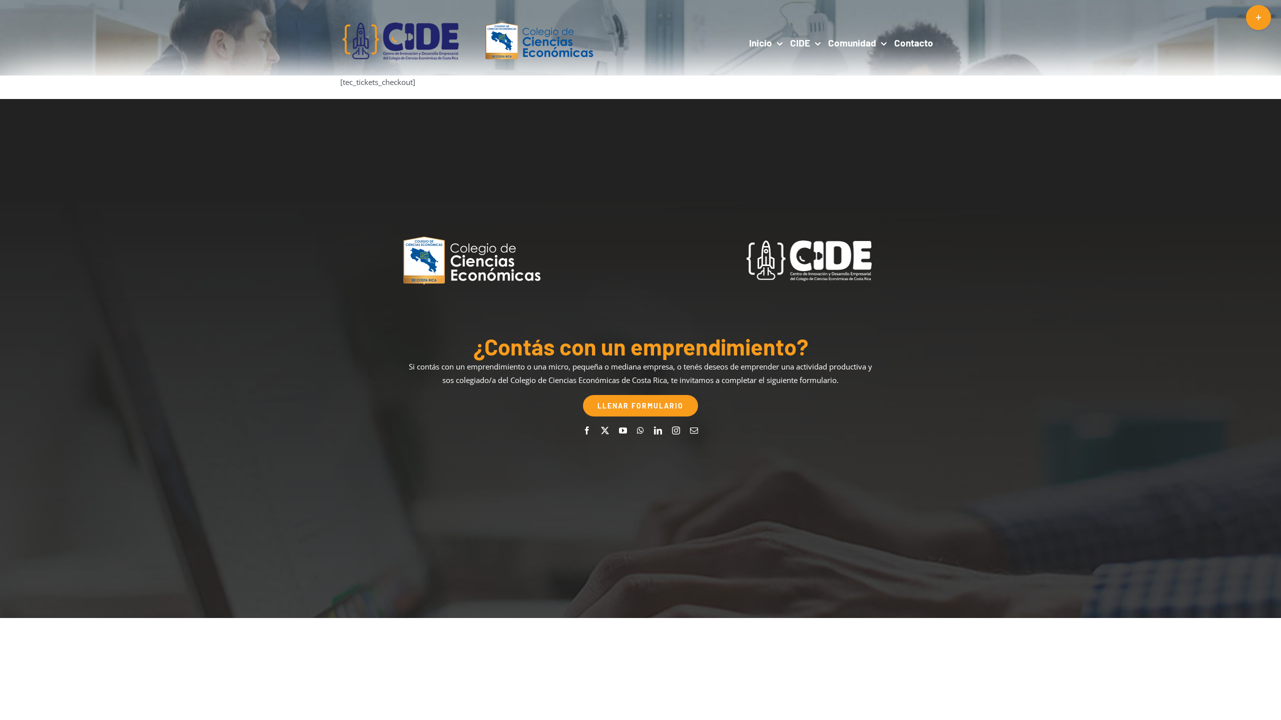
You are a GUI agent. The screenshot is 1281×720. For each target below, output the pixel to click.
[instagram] (676, 430)
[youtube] (623, 430)
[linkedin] (658, 430)
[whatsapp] (640, 430)
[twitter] (605, 430)
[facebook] (587, 430)
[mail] (694, 430)
